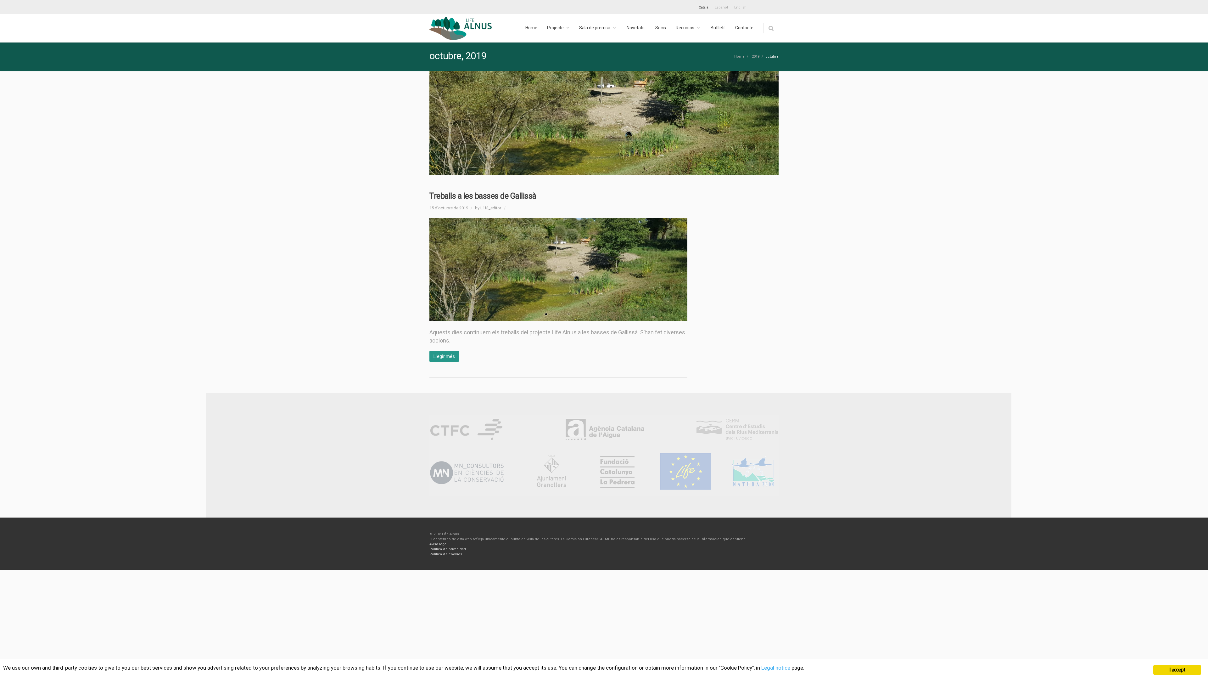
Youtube (772, 6)
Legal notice (775, 668)
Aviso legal (438, 544)
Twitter (759, 6)
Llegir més (444, 356)
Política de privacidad (447, 549)
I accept (1177, 670)
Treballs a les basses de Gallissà (482, 196)
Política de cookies (445, 554)
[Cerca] (771, 28)
